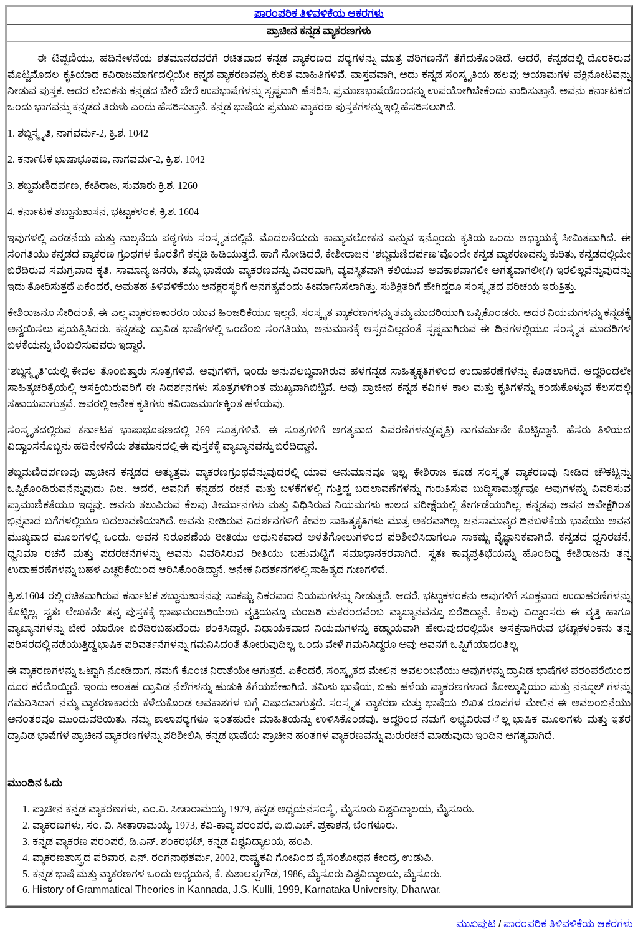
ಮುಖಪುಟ (476, 923)
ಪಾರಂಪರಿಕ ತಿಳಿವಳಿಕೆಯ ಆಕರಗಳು (319, 13)
